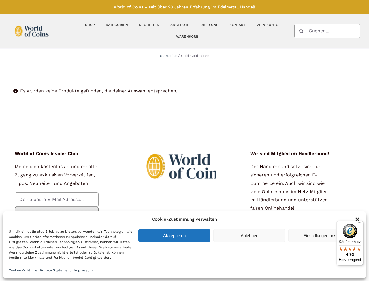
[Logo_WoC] (32, 24)
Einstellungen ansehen (324, 235)
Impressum (83, 270)
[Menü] (359, 224)
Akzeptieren (174, 235)
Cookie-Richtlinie (23, 270)
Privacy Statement (55, 270)
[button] (357, 219)
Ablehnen (249, 235)
